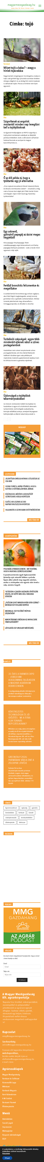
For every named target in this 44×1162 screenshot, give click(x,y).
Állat (5, 118)
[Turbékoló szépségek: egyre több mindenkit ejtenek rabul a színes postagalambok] (22, 321)
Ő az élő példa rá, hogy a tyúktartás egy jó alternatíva (18, 179)
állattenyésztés (10, 822)
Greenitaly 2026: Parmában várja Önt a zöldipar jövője (21, 760)
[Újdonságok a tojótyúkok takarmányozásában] (22, 378)
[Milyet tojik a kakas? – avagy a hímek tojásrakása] (22, 50)
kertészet (21, 813)
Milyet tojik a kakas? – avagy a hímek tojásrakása (20, 69)
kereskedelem (9, 813)
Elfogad (7, 1158)
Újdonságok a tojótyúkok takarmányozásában (17, 397)
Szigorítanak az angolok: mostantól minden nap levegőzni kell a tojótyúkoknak (22, 124)
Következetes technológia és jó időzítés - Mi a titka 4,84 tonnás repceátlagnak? (19, 717)
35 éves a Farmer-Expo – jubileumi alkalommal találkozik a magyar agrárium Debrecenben (21, 680)
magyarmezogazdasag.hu (21, 5)
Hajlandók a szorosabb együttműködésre (22, 510)
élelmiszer (22, 822)
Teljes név (6, 971)
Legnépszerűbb (11, 536)
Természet (7, 64)
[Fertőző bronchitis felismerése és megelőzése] (22, 268)
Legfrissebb (9, 474)
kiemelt (31, 813)
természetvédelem (26, 817)
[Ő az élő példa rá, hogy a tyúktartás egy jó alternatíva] (22, 160)
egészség (24, 808)
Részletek (6, 1153)
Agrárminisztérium (11, 808)
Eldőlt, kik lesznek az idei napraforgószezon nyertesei (17, 503)
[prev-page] (5, 419)
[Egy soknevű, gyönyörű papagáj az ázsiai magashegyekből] (22, 214)
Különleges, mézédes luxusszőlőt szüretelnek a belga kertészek (19, 495)
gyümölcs (35, 808)
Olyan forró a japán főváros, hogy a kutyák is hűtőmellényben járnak (20, 487)
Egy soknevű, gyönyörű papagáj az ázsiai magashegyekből (22, 234)
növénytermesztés (10, 817)
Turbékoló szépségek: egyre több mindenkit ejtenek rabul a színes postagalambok (21, 342)
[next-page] (9, 419)
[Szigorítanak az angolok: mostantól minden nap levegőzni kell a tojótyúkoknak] (22, 103)
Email (5, 963)
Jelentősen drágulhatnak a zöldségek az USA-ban (22, 479)
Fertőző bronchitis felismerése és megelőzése (21, 287)
